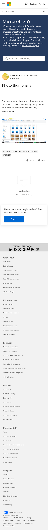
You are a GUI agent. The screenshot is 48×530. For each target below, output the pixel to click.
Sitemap (6, 518)
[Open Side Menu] (4, 4)
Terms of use (21, 520)
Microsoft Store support (11, 313)
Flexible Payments (9, 334)
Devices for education (10, 351)
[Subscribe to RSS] (32, 249)
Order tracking (8, 321)
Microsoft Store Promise (11, 330)
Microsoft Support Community (27, 40)
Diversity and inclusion (10, 496)
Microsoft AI (7, 389)
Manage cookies (8, 520)
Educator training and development (14, 368)
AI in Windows (7, 283)
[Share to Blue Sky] (28, 249)
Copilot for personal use (11, 279)
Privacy (29, 518)
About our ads (28, 523)
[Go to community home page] (9, 4)
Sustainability (7, 505)
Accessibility (7, 500)
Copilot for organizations (11, 275)
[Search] (26, 4)
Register (33, 4)
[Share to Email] (37, 249)
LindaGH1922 (16, 75)
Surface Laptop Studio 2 (11, 270)
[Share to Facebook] (15, 249)
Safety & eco (7, 523)
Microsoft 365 (9, 11)
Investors (6, 492)
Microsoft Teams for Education (13, 355)
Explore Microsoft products (12, 287)
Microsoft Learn (8, 440)
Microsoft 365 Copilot (10, 415)
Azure (5, 432)
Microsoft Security (9, 394)
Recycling (18, 523)
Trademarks (32, 520)
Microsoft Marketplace (10, 453)
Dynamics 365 (7, 398)
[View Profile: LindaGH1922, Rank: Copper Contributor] (5, 76)
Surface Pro (7, 262)
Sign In (42, 4)
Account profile (8, 304)
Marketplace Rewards (10, 458)
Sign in (14, 219)
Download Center (9, 308)
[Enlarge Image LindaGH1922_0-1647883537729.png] (24, 130)
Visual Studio (7, 462)
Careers (5, 474)
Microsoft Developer (9, 436)
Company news (8, 483)
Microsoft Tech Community (11, 449)
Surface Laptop (8, 266)
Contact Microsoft (17, 518)
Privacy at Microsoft (9, 487)
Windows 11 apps (9, 292)
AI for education (8, 377)
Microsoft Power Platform (11, 407)
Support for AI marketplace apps (13, 445)
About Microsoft (8, 479)
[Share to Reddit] (24, 249)
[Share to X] (19, 249)
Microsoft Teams (8, 411)
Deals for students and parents (13, 373)
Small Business (8, 419)
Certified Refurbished (10, 326)
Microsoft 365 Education (11, 360)
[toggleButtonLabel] (44, 11)
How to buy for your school (11, 364)
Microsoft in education (10, 347)
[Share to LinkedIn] (10, 249)
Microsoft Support (30, 45)
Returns (5, 317)
